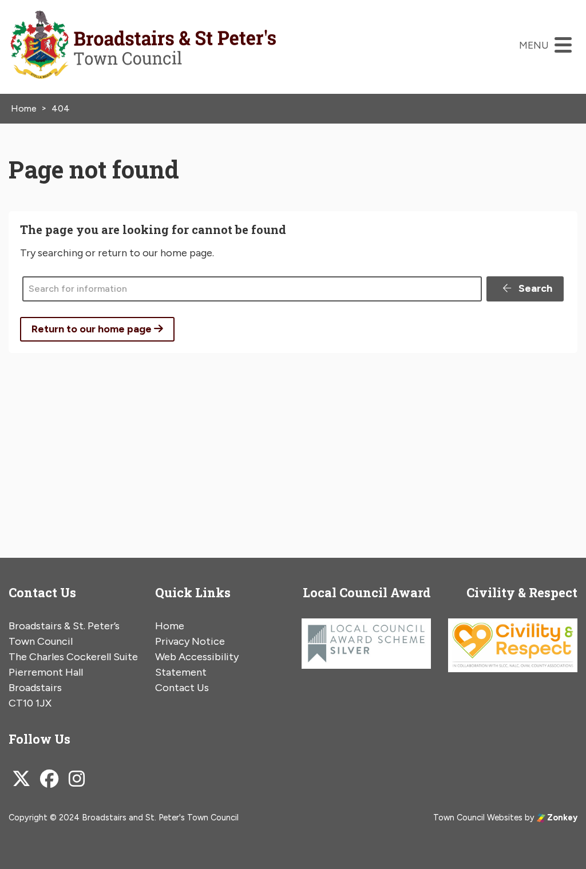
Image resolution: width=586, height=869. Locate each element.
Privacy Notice (190, 641)
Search (534, 288)
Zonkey (561, 817)
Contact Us (182, 687)
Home (169, 626)
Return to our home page (92, 329)
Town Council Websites (477, 817)
